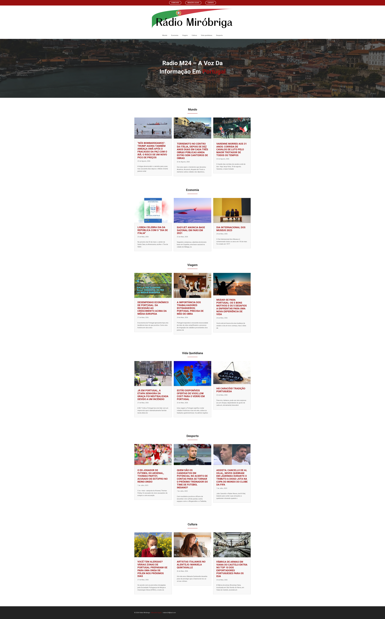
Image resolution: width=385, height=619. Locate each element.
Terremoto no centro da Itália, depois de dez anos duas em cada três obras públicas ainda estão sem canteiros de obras (192, 151)
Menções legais (193, 3)
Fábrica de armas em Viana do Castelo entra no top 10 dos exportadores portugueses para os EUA (231, 569)
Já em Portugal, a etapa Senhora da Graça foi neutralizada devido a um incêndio (152, 395)
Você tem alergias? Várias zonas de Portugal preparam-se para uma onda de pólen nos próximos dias (152, 569)
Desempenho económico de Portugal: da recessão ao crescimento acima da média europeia (153, 308)
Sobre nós (175, 3)
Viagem (185, 35)
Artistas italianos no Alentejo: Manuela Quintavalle (191, 564)
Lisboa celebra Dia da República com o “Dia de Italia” (152, 230)
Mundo (164, 35)
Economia (174, 35)
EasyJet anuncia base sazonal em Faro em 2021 (191, 230)
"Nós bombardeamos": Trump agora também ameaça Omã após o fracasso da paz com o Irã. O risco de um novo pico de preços (152, 150)
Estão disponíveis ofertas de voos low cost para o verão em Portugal (191, 395)
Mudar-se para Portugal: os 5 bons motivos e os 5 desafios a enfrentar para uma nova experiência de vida (231, 307)
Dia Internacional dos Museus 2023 (230, 229)
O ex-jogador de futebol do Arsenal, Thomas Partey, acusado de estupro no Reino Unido (152, 476)
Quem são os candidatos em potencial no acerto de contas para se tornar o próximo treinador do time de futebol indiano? (192, 479)
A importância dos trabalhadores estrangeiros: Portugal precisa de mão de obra (190, 308)
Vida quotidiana (206, 35)
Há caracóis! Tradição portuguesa (230, 390)
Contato (211, 3)
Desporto (219, 35)
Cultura (194, 35)
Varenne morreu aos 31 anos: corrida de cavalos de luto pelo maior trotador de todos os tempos (231, 149)
